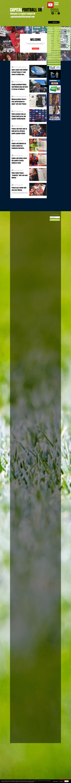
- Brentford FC (51, 34)
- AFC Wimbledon (51, 30)
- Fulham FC (50, 46)
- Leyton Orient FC (51, 48)
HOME (49, 27)
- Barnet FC (50, 37)
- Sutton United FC (51, 54)
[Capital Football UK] (50, 5)
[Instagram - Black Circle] (59, 13)
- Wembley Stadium (52, 61)
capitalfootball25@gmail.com (22, 16)
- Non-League (50, 51)
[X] (55, 13)
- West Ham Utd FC (51, 60)
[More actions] (28, 67)
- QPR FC (49, 53)
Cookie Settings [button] (55, 781)
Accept (66, 781)
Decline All (61, 781)
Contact (49, 65)
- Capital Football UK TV (52, 29)
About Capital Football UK (53, 63)
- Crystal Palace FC (51, 41)
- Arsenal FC (50, 32)
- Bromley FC (50, 35)
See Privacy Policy (31, 781)
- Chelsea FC (50, 39)
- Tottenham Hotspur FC (52, 56)
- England (50, 42)
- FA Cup (49, 44)
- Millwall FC (50, 49)
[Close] (69, 781)
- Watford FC (50, 58)
